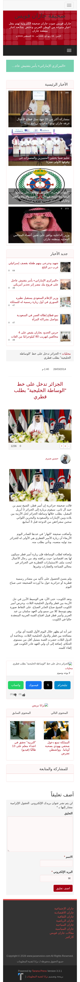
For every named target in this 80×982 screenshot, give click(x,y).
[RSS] (8, 5)
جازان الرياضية (65, 920)
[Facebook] (21, 5)
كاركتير (69, 936)
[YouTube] (35, 5)
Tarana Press (39, 971)
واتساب (15, 685)
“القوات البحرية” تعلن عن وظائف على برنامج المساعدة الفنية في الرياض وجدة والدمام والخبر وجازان (41, 196)
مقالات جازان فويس (62, 932)
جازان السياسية (64, 928)
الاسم (68, 856)
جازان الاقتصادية (64, 912)
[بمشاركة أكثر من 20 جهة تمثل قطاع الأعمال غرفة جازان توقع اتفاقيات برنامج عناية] (40, 108)
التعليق (68, 813)
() (11, 694)
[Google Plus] (28, 5)
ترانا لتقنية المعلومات (37, 976)
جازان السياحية (65, 924)
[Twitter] (15, 5)
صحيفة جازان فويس (40, 15)
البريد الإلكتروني (62, 871)
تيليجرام (62, 685)
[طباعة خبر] (57, 446)
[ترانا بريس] (21, 976)
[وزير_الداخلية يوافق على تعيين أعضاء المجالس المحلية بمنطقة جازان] (40, 224)
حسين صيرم (52, 458)
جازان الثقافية (65, 916)
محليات (66, 353)
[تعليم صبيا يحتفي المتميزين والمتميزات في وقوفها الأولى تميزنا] (40, 147)
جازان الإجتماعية (64, 908)
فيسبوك (33, 685)
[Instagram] (41, 5)
